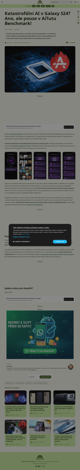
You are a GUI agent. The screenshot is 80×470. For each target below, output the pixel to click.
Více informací (26, 234)
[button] (40, 237)
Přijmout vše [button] (60, 241)
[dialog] (40, 235)
